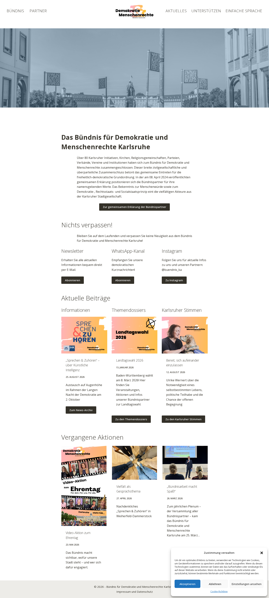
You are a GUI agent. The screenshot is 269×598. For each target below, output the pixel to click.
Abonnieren (72, 280)
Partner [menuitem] (38, 10)
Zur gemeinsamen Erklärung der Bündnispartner (134, 207)
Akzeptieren (187, 584)
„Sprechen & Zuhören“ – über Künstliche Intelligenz (83, 365)
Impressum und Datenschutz (134, 591)
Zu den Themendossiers (131, 419)
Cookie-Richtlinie (219, 591)
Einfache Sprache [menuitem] (244, 10)
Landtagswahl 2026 (129, 360)
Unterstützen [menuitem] (206, 10)
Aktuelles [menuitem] (176, 10)
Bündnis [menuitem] (15, 10)
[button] (262, 553)
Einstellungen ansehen (246, 584)
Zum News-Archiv (81, 410)
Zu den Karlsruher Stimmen (183, 419)
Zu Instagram (174, 280)
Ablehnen (215, 584)
